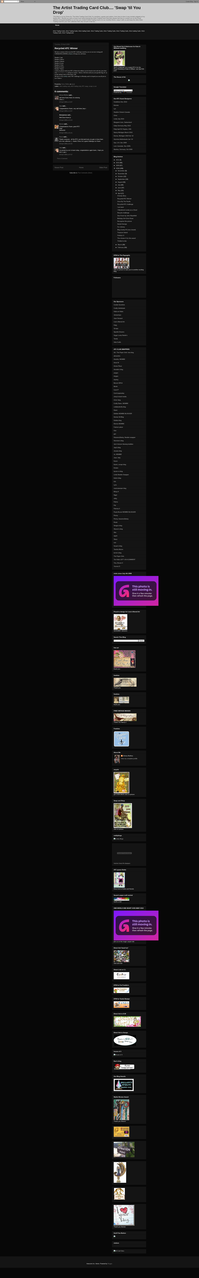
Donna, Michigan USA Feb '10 (123, 136)
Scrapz (116, 328)
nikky (115, 498)
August (120, 182)
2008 (118, 168)
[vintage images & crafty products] (121, 746)
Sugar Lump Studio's (120, 335)
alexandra (117, 356)
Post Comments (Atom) (85, 173)
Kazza (61, 137)
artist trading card (64, 86)
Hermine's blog (119, 440)
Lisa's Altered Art (119, 322)
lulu (115, 481)
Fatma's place (118, 427)
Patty (115, 325)
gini (115, 434)
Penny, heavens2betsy (121, 519)
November (121, 173)
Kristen (116, 468)
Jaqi (60, 106)
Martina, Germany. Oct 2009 (123, 149)
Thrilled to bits (122, 241)
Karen (116, 461)
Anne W (116, 362)
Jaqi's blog (117, 447)
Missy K (116, 491)
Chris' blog (117, 400)
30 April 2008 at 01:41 (65, 133)
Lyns (115, 485)
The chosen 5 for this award (126, 238)
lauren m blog (118, 471)
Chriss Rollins (63, 95)
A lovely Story (121, 196)
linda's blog (117, 478)
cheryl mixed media (120, 396)
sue (115, 542)
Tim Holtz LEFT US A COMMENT (124, 559)
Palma (116, 502)
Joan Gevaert (118, 318)
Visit (122, 863)
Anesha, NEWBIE (119, 359)
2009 (118, 165)
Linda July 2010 (119, 119)
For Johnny (121, 227)
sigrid (115, 536)
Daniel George (122, 224)
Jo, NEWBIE (118, 454)
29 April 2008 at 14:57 (65, 111)
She (115, 532)
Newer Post (59, 167)
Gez (115, 430)
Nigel (115, 495)
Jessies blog (118, 451)
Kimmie (116, 105)
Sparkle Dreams (119, 332)
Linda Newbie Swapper (121, 474)
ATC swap (85, 86)
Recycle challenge (123, 213)
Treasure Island (122, 232)
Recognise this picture (124, 221)
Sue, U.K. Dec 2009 (120, 142)
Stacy (115, 539)
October (120, 176)
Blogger (110, 1263)
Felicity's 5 (120, 235)
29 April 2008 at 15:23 (65, 120)
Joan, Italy (117, 457)
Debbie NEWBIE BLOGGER (123, 413)
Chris (115, 115)
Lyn (115, 109)
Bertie (116, 386)
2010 (118, 162)
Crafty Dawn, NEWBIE (121, 403)
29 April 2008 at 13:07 (65, 102)
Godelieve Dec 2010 (120, 102)
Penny (116, 515)
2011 (118, 160)
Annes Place (118, 366)
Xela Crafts (117, 342)
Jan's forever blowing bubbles (123, 444)
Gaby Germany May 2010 (122, 125)
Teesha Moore (118, 549)
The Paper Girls (119, 556)
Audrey (116, 379)
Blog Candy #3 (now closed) (126, 230)
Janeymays (117, 315)
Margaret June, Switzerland (123, 122)
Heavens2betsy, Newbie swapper (124, 437)
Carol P (116, 390)
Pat (115, 505)
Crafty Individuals (119, 308)
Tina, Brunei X (118, 563)
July (119, 185)
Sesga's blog (118, 525)
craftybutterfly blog (120, 407)
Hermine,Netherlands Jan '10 (123, 139)
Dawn (115, 410)
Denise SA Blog (119, 417)
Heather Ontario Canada (122, 112)
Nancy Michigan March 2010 (123, 132)
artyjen (116, 373)
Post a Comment (62, 158)
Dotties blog (117, 420)
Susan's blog (118, 546)
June (119, 188)
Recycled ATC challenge (125, 204)
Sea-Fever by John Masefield (127, 215)
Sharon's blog (118, 529)
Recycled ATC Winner (124, 198)
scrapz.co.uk (92, 86)
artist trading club (76, 86)
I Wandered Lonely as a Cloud (127, 210)
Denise (61, 124)
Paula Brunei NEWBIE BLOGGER (125, 512)
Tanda (116, 339)
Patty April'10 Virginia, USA (122, 129)
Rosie (115, 522)
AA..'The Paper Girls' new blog (124, 352)
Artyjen (116, 376)
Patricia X (117, 508)
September (121, 179)
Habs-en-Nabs (118, 311)
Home (57, 25)
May (119, 190)
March (120, 244)
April (119, 193)
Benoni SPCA (118, 383)
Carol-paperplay (119, 393)
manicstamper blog (120, 488)
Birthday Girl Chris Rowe (125, 218)
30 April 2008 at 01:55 (65, 144)
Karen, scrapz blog (120, 464)
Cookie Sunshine (119, 305)
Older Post (103, 167)
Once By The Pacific (124, 201)
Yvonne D (117, 566)
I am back (120, 207)
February (121, 247)
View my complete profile (129, 758)
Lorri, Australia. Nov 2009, (122, 146)
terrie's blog (117, 553)
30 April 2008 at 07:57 (65, 154)
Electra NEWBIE (119, 424)
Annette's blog (118, 369)
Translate (129, 92)
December (121, 171)
